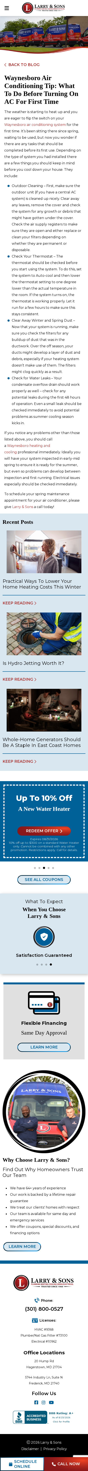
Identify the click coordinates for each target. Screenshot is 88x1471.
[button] (35, 868)
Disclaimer (30, 1449)
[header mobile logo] (44, 8)
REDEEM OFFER (42, 831)
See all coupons (44, 879)
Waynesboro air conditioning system (35, 125)
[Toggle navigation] (6, 8)
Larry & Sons (22, 507)
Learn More (44, 1047)
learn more (22, 1246)
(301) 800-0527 (44, 1309)
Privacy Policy (55, 1449)
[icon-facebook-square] (36, 1403)
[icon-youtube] (51, 1403)
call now (68, 1464)
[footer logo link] (44, 1283)
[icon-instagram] (43, 1403)
